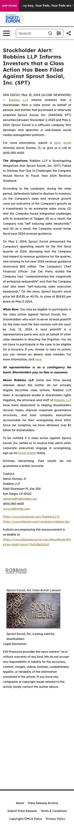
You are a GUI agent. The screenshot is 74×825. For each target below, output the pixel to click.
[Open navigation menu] (6, 33)
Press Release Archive (43, 803)
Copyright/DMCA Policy (25, 819)
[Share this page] (68, 33)
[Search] (50, 33)
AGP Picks (9, 5)
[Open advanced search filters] (58, 33)
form (57, 143)
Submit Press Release (22, 811)
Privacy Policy (55, 819)
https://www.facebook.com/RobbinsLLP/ (31, 516)
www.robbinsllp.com (16, 509)
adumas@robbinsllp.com (20, 499)
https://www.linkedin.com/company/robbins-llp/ (36, 521)
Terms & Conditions (54, 811)
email (67, 143)
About (20, 803)
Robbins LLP (18, 100)
